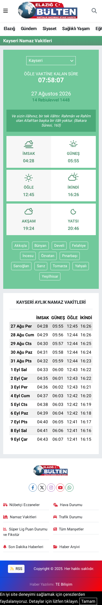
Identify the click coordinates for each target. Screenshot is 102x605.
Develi (59, 245)
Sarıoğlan (21, 266)
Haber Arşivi (69, 547)
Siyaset (49, 28)
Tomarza (60, 266)
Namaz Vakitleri (23, 517)
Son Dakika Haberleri (25, 547)
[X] (42, 487)
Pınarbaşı (69, 256)
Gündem (29, 28)
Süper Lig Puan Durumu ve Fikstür (25, 532)
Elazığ (9, 28)
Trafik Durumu (70, 517)
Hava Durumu (71, 505)
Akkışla (20, 245)
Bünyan (40, 245)
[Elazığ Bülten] (48, 10)
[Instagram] (51, 487)
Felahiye (79, 245)
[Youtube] (60, 487)
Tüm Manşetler (71, 529)
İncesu (28, 256)
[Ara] (94, 11)
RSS (18, 568)
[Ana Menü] (5, 10)
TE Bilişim (63, 584)
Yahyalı (81, 266)
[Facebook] (33, 487)
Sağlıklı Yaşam (76, 28)
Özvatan (47, 256)
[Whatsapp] (69, 487)
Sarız (41, 266)
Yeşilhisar (50, 276)
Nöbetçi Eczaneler (24, 505)
